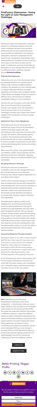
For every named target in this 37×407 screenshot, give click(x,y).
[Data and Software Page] (19, 377)
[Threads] (27, 373)
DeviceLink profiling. (14, 72)
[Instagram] (19, 373)
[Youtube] (23, 373)
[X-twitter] (10, 373)
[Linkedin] (14, 373)
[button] (3, 6)
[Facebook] (5, 373)
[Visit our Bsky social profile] (32, 373)
